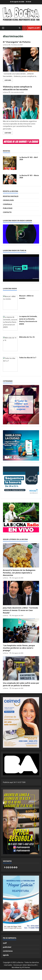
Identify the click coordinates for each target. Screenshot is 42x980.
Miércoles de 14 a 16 (26, 337)
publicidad (7, 947)
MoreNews (16, 967)
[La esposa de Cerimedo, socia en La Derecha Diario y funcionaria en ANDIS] (10, 323)
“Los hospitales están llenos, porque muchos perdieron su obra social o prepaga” (19, 648)
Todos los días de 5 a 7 (27, 357)
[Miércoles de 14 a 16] (10, 343)
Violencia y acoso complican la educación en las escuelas (17, 88)
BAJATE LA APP (34, 28)
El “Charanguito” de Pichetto (16, 42)
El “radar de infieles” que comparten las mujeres (21, 404)
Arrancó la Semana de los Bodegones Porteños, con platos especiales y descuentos (19, 572)
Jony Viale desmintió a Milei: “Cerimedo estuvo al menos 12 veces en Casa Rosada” (20, 610)
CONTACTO (7, 212)
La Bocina (5, 45)
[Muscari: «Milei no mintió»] (10, 302)
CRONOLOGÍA (8, 200)
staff (5, 943)
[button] (3, 28)
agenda (6, 955)
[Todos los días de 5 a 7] (10, 364)
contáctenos (8, 951)
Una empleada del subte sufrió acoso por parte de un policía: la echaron (21, 684)
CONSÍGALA (7, 204)
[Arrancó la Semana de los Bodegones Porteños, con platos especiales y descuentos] (21, 555)
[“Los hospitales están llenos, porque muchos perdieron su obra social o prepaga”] (21, 630)
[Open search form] (20, 28)
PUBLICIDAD (7, 208)
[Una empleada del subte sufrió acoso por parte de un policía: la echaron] (21, 668)
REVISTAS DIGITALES (10, 196)
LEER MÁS (8, 80)
